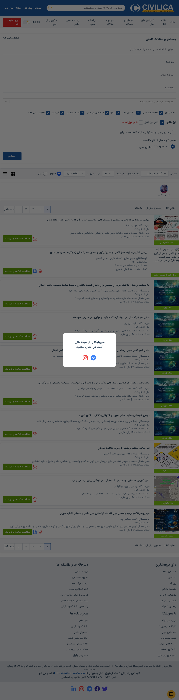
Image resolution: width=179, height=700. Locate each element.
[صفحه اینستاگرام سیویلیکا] (85, 358)
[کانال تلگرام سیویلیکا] (93, 358)
